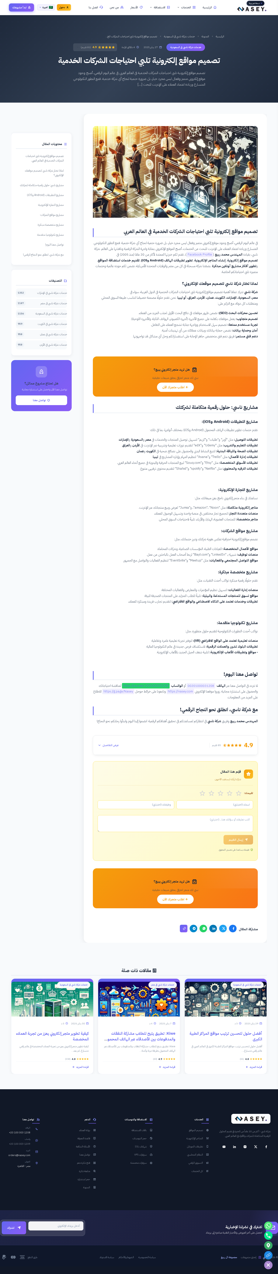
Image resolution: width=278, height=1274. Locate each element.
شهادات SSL (141, 1146)
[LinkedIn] (213, 928)
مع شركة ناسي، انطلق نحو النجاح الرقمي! (43, 255)
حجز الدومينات (140, 1138)
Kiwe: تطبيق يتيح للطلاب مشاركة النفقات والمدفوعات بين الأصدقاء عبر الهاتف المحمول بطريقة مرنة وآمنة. (140, 1039)
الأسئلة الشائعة (83, 1146)
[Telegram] (193, 928)
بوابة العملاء (84, 1130)
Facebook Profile (200, 254)
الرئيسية (207, 7)
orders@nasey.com (19, 1155)
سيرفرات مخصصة (138, 1163)
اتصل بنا (93, 7)
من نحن (114, 7)
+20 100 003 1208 (19, 1132)
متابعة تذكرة (84, 1171)
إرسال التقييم (236, 840)
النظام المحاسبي (195, 1154)
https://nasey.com (180, 691)
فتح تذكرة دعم (83, 1163)
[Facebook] (233, 928)
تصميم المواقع (196, 1130)
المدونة (205, 36)
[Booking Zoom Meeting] (268, 1255)
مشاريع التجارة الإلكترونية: (51, 205)
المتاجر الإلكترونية (194, 1138)
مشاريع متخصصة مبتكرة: (50, 225)
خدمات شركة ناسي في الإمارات (42, 293)
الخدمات (186, 7)
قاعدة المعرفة (84, 1138)
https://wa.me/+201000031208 (146, 685)
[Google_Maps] (268, 1245)
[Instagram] (245, 1147)
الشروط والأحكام (126, 1257)
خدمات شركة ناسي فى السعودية (179, 36)
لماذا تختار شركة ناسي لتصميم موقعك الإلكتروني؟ (44, 172)
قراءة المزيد (255, 1067)
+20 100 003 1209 (19, 1144)
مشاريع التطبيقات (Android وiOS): (45, 195)
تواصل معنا (39, 400)
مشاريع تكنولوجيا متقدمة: (50, 235)
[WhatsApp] (203, 928)
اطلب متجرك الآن (173, 387)
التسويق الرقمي (196, 1163)
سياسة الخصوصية (147, 1257)
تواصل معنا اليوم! (54, 244)
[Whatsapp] (268, 1226)
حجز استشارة (84, 1179)
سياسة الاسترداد (107, 1257)
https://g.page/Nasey (118, 691)
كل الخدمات (197, 1171)
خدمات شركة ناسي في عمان (42, 334)
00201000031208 (201, 685)
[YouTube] (224, 1147)
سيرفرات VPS (140, 1154)
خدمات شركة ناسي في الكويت (42, 324)
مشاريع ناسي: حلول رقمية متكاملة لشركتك (42, 185)
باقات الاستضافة (139, 1130)
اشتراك (10, 1228)
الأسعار (134, 7)
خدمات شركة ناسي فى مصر (42, 303)
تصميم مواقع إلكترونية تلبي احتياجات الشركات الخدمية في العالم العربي (45, 158)
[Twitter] (223, 928)
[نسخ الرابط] (183, 928)
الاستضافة (159, 7)
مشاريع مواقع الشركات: (52, 215)
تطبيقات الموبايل (195, 1146)
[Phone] (268, 1235)
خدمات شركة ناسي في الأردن (42, 345)
